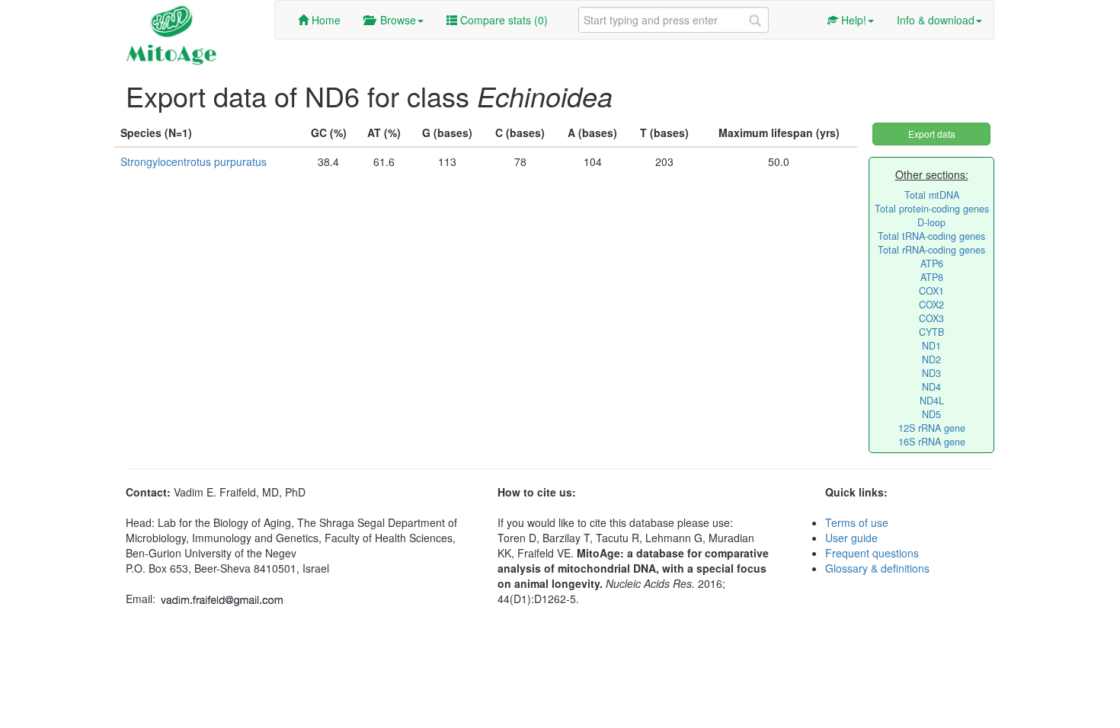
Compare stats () (502, 19)
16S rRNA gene (931, 442)
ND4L (932, 400)
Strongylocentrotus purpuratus (193, 161)
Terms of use (856, 522)
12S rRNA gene (931, 428)
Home (325, 19)
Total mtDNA (931, 195)
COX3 (931, 318)
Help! (852, 19)
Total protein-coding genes (932, 209)
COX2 (931, 304)
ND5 (931, 414)
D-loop (931, 222)
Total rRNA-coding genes (931, 250)
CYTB (931, 332)
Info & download (935, 19)
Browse (395, 19)
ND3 (931, 373)
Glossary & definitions (877, 568)
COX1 (931, 291)
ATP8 (931, 277)
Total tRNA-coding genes (931, 236)
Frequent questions (872, 552)
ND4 (931, 387)
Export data (931, 133)
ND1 (931, 346)
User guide (851, 537)
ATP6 (931, 263)
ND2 (931, 359)
